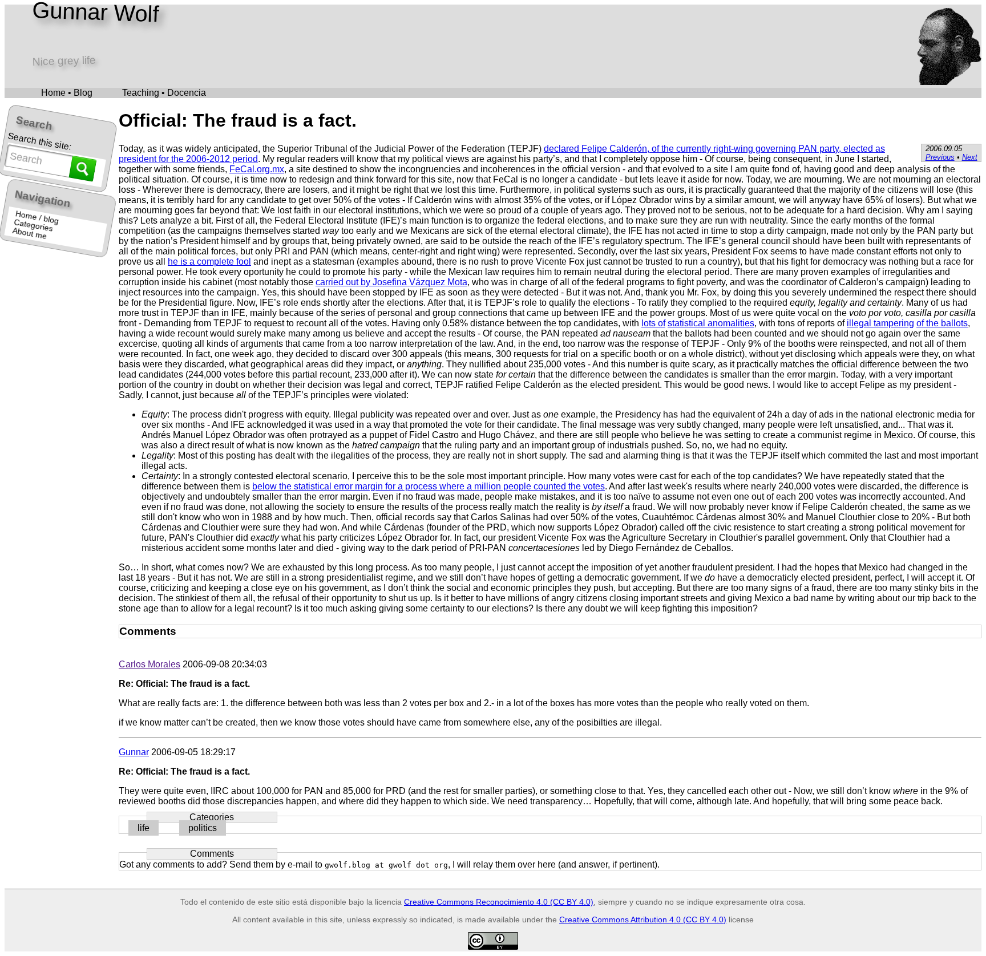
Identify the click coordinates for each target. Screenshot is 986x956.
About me (30, 233)
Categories (34, 225)
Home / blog (37, 217)
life (143, 828)
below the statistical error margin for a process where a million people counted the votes (428, 486)
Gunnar (134, 752)
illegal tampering (880, 323)
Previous (940, 157)
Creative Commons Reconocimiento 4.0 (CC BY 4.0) (498, 901)
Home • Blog (66, 93)
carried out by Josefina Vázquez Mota (391, 282)
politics (202, 828)
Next (969, 157)
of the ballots (942, 323)
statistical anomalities (711, 323)
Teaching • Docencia (164, 93)
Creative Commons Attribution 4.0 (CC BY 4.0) (642, 919)
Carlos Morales (149, 664)
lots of (653, 323)
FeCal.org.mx (256, 169)
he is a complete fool (209, 261)
